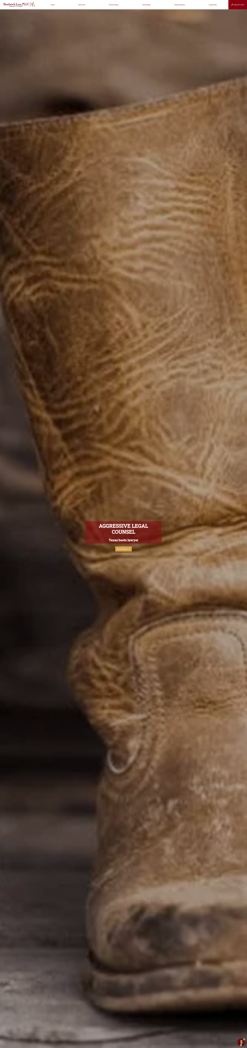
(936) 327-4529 (239, 5)
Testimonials (146, 5)
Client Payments (179, 5)
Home (52, 5)
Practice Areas (113, 5)
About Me (81, 5)
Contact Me (213, 5)
